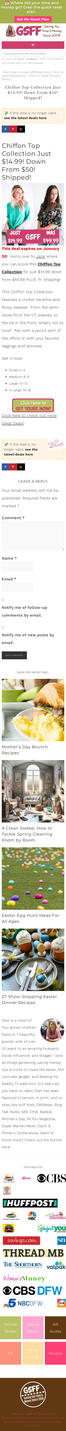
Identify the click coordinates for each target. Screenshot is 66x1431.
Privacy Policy (33, 1425)
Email (9, 579)
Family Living (33, 1353)
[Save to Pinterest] (13, 129)
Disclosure (18, 75)
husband (50, 1048)
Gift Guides (55, 1327)
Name (9, 558)
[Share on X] (21, 129)
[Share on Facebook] (6, 129)
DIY (10, 1353)
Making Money (33, 1327)
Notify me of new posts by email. (28, 639)
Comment (13, 518)
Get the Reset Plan (33, 19)
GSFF (33, 30)
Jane (40, 256)
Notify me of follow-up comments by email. (24, 611)
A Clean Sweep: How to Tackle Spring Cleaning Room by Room (27, 834)
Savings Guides (10, 1327)
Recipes (55, 1353)
